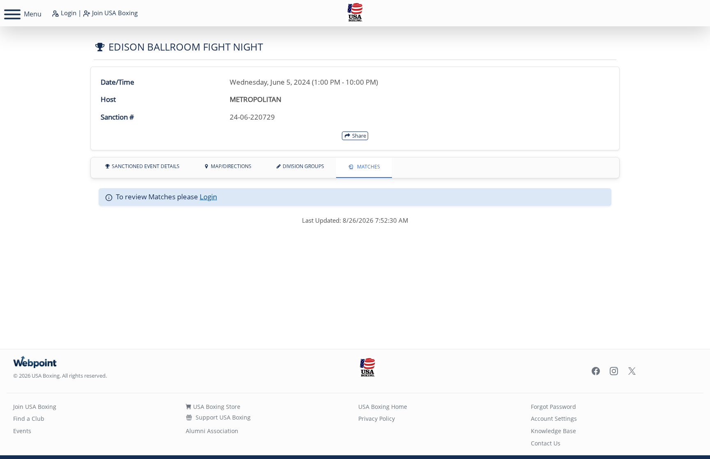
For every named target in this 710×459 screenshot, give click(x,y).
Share (358, 135)
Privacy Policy (376, 418)
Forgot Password (553, 407)
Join (114, 13)
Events (22, 431)
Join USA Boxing (34, 407)
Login (67, 13)
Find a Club (28, 418)
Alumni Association (212, 431)
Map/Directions (230, 166)
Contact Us (545, 443)
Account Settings (554, 418)
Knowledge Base (553, 431)
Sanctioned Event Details (145, 166)
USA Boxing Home (382, 407)
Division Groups (302, 166)
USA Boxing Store (215, 407)
